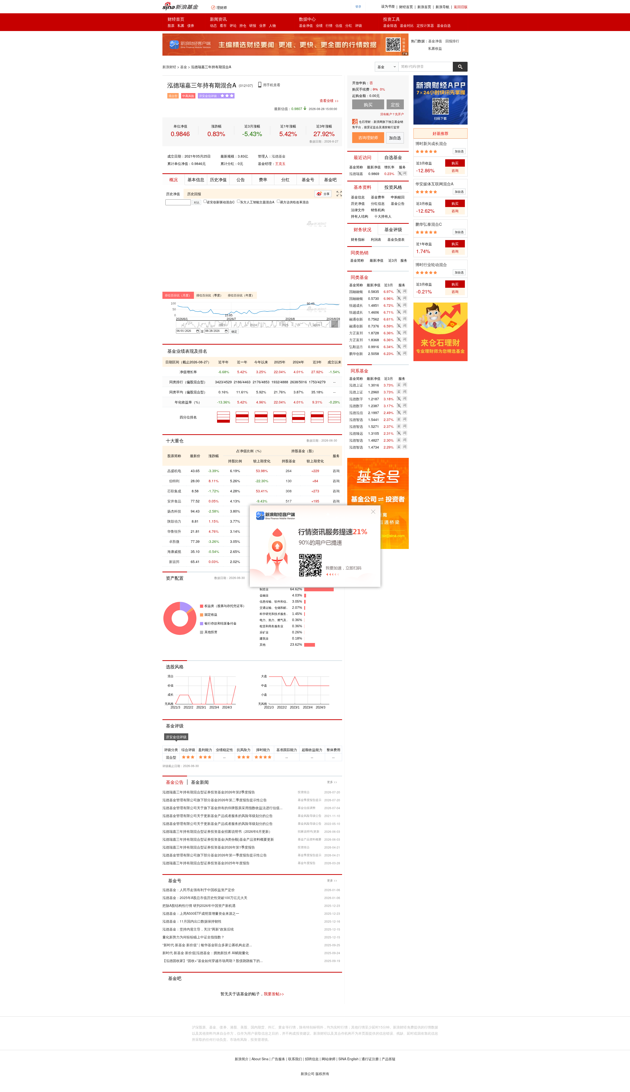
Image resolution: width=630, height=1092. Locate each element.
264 (289, 470)
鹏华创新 (356, 353)
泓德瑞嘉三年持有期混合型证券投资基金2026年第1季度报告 (208, 847)
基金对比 (407, 25)
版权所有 (322, 1073)
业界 (262, 25)
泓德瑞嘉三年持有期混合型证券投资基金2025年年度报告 (206, 862)
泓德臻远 (356, 433)
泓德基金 (278, 156)
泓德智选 (356, 419)
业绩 (319, 25)
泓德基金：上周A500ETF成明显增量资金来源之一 (200, 913)
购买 (455, 163)
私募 (180, 25)
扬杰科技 (174, 511)
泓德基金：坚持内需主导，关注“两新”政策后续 (198, 929)
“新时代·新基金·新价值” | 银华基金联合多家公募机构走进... (207, 944)
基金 (183, 66)
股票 (171, 25)
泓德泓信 (356, 412)
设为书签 (388, 6)
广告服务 (278, 1058)
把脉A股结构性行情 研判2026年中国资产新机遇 (199, 905)
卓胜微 (174, 541)
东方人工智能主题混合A (257, 202)
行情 (329, 25)
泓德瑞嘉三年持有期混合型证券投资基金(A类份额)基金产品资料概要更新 (218, 839)
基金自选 (444, 25)
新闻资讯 (218, 19)
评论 (233, 25)
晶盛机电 (174, 470)
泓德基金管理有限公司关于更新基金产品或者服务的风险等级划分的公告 (217, 815)
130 (289, 480)
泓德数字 (356, 398)
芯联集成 (174, 490)
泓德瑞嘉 (356, 173)
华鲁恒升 (174, 531)
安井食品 (174, 500)
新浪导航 (442, 6)
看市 (223, 25)
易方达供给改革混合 (294, 202)
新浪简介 (242, 1058)
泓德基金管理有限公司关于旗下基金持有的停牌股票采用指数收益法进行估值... (222, 807)
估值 (338, 25)
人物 (272, 25)
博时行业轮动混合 (431, 264)
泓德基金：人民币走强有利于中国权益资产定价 (198, 889)
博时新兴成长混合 (431, 143)
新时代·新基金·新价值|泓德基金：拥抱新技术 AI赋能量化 (205, 952)
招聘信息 (312, 1058)
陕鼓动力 (174, 521)
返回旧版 (461, 6)
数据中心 (307, 19)
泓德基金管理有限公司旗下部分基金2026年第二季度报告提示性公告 (214, 799)
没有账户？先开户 (392, 114)
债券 (190, 25)
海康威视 (174, 551)
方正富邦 (356, 332)
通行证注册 (370, 1058)
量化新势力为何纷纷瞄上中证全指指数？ (193, 936)
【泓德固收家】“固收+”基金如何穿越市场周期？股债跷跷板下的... (212, 960)
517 (289, 500)
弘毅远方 (356, 346)
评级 (358, 25)
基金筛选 (390, 25)
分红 (348, 25)
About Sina (260, 1058)
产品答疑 (388, 1058)
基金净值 (306, 25)
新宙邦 (174, 561)
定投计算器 (425, 25)
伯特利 (174, 480)
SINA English (348, 1058)
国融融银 (356, 291)
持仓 (242, 25)
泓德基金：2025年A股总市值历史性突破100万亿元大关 (204, 897)
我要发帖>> (274, 993)
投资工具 (391, 19)
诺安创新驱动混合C (221, 202)
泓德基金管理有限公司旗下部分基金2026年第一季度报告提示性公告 (214, 854)
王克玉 (280, 163)
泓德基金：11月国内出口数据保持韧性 (191, 921)
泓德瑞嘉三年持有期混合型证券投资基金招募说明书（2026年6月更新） (217, 831)
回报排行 (452, 40)
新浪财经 (169, 66)
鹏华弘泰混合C (428, 224)
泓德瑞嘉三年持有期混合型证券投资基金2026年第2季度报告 (208, 791)
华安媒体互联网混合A (434, 184)
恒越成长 (356, 305)
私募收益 (435, 48)
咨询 (336, 470)
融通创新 (356, 319)
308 (289, 490)
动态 (213, 25)
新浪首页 (424, 6)
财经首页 (406, 6)
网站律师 (328, 1058)
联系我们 (295, 1058)
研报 (252, 25)
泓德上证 (356, 385)
